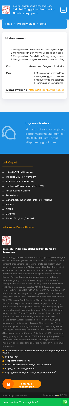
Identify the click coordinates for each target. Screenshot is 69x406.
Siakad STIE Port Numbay (20, 181)
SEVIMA (63, 395)
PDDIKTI (10, 204)
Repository (12, 195)
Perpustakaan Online (18, 190)
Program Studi (26, 24)
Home (8, 24)
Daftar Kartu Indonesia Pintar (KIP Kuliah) (29, 200)
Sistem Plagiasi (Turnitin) (20, 218)
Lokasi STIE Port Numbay (19, 172)
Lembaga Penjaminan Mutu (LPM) (25, 186)
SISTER (9, 209)
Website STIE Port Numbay (21, 177)
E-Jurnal (10, 213)
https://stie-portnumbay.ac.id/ (46, 90)
